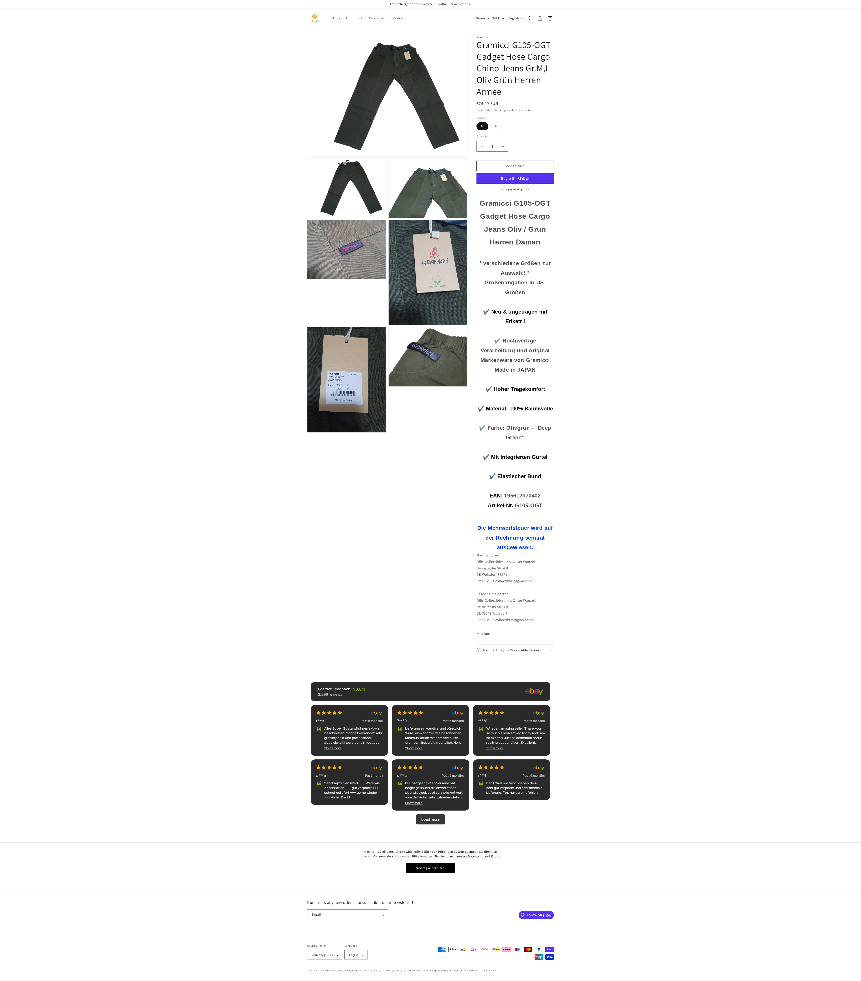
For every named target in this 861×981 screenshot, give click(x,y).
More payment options (515, 189)
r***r (320, 720)
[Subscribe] (383, 914)
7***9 (402, 720)
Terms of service (416, 970)
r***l (482, 775)
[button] (378, 18)
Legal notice (488, 970)
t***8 (482, 720)
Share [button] (486, 634)
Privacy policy (394, 970)
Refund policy (373, 970)
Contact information (465, 970)
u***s (402, 775)
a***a (321, 775)
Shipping (499, 110)
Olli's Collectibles (326, 970)
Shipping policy (439, 970)
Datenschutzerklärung (484, 856)
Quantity (482, 136)
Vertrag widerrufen (430, 868)
